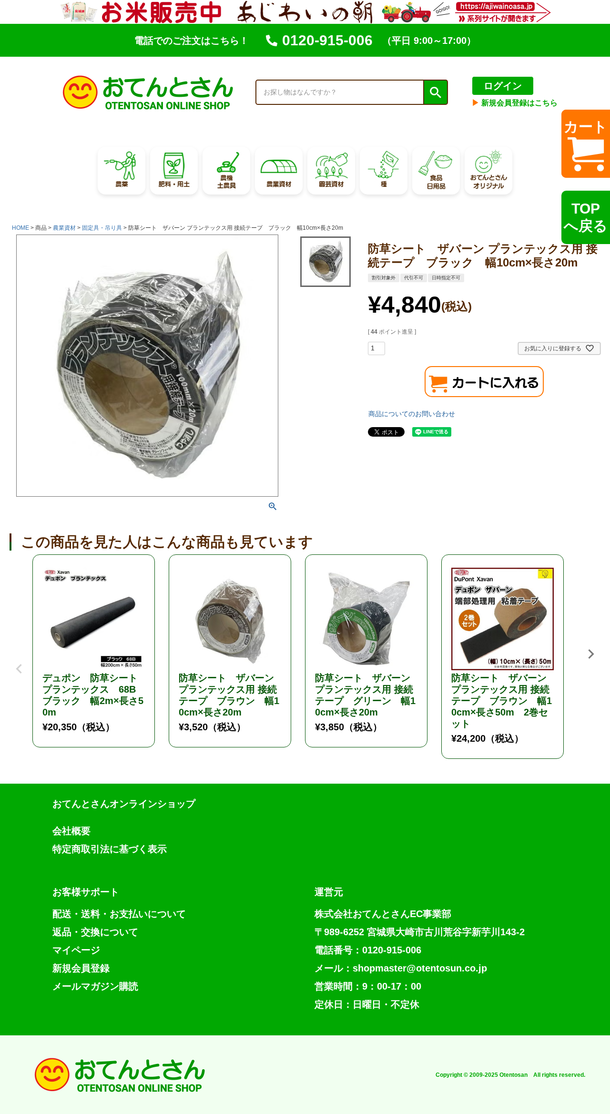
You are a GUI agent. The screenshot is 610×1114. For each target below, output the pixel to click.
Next (590, 654)
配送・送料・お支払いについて (119, 914)
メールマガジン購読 (95, 986)
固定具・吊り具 (102, 228)
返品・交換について (95, 932)
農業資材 (64, 228)
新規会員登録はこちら (515, 103)
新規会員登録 (81, 968)
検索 (435, 92)
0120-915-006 (327, 40)
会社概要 (71, 831)
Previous (19, 661)
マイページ (76, 950)
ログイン (503, 86)
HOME (20, 228)
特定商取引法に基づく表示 (109, 849)
